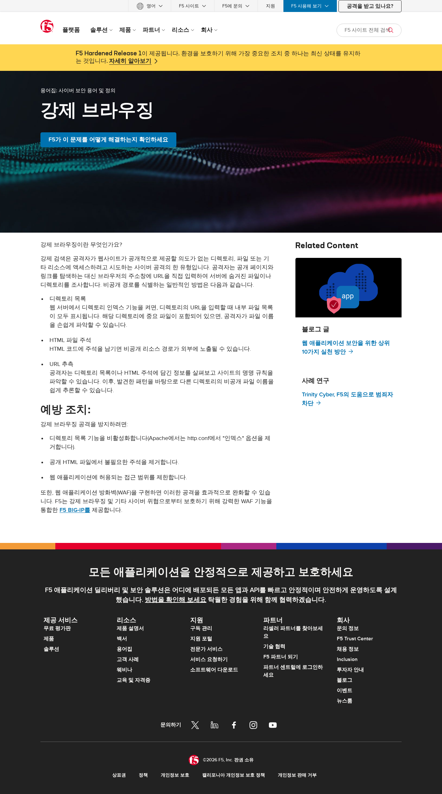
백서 (122, 638)
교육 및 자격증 (133, 680)
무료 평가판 (57, 628)
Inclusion (347, 659)
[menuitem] (149, 6)
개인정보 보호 (175, 775)
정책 (143, 775)
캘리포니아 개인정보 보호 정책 (233, 775)
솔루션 (51, 649)
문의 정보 (348, 628)
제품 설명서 (130, 628)
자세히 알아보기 (130, 61)
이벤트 (344, 690)
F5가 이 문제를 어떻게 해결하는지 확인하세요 (108, 139)
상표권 (119, 775)
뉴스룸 (344, 701)
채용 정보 (348, 649)
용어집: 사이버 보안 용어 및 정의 (78, 90)
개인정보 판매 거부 (297, 775)
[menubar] (221, 6)
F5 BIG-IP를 (75, 510)
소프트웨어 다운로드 (214, 670)
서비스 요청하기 (209, 659)
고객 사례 (128, 659)
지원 (270, 6)
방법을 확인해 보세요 (175, 600)
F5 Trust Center (355, 638)
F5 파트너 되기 (280, 657)
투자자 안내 (350, 670)
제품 (49, 638)
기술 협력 (274, 646)
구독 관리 (201, 628)
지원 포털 (201, 638)
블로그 (344, 680)
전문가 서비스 (206, 649)
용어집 (124, 649)
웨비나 (124, 670)
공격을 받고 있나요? (370, 6)
